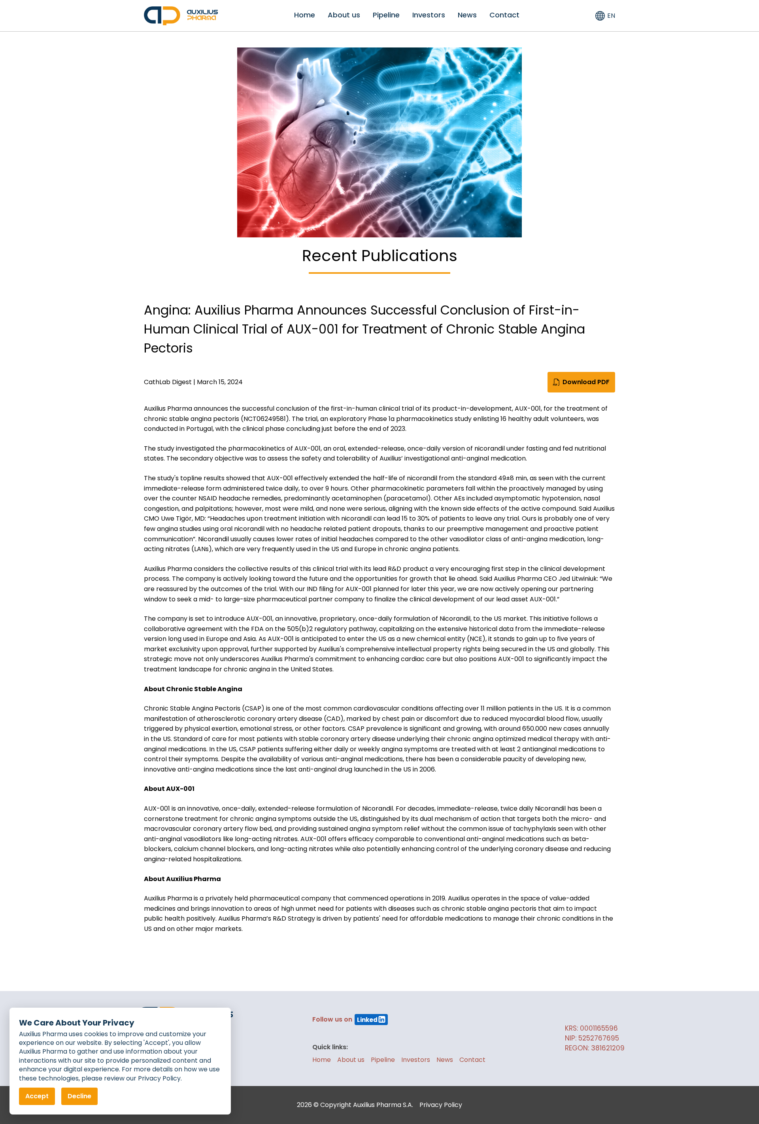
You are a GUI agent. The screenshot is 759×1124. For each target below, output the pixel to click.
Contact (504, 15)
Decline (79, 1096)
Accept (37, 1096)
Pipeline (386, 15)
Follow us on (345, 1019)
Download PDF (586, 382)
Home (304, 15)
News (467, 15)
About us (344, 15)
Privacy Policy (440, 1105)
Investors (428, 15)
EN (611, 15)
